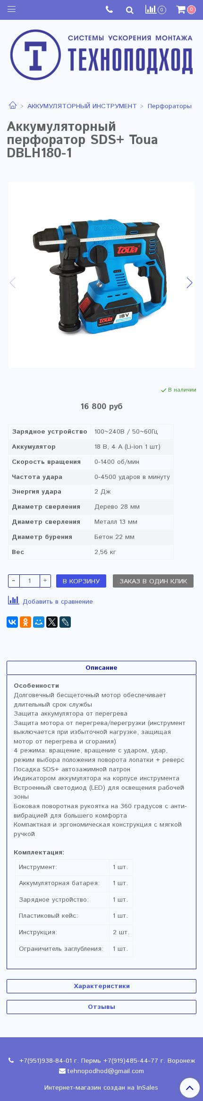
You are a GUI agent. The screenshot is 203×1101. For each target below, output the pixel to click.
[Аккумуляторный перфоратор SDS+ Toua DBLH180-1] (101, 275)
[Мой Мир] (38, 622)
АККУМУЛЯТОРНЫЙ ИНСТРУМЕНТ (82, 106)
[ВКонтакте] (12, 622)
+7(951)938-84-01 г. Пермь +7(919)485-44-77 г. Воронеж (106, 1061)
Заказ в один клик (153, 581)
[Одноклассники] (25, 622)
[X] (52, 622)
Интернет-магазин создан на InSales (101, 1087)
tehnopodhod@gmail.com (105, 1071)
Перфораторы (170, 106)
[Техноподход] (101, 52)
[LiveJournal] (65, 622)
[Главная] (12, 106)
